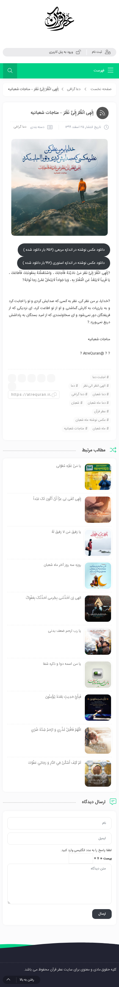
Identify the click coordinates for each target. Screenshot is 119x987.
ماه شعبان (99, 429)
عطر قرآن (100, 411)
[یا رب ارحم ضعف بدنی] (98, 642)
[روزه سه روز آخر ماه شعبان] (98, 576)
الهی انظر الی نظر (94, 386)
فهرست (99, 70)
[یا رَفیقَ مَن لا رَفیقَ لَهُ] (98, 543)
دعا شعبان (99, 394)
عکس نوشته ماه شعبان (91, 420)
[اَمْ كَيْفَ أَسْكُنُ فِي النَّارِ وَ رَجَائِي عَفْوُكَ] (98, 774)
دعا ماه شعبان (97, 403)
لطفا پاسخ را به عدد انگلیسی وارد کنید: (86, 850)
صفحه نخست (101, 89)
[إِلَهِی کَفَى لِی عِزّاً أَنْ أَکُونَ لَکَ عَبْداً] (98, 510)
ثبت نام (97, 52)
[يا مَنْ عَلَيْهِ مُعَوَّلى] (98, 477)
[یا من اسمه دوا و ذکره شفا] (98, 675)
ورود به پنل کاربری (61, 52)
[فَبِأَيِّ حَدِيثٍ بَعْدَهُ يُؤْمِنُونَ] (98, 708)
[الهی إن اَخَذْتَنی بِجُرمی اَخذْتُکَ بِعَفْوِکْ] (98, 609)
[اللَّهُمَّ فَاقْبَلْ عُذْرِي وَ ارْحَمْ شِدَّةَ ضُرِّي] (98, 741)
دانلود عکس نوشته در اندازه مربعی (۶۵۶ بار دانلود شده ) (64, 250)
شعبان (75, 403)
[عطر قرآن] (59, 19)
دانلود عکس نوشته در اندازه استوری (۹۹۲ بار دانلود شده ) (64, 263)
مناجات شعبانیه (74, 429)
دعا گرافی (74, 89)
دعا (73, 386)
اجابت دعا (99, 377)
